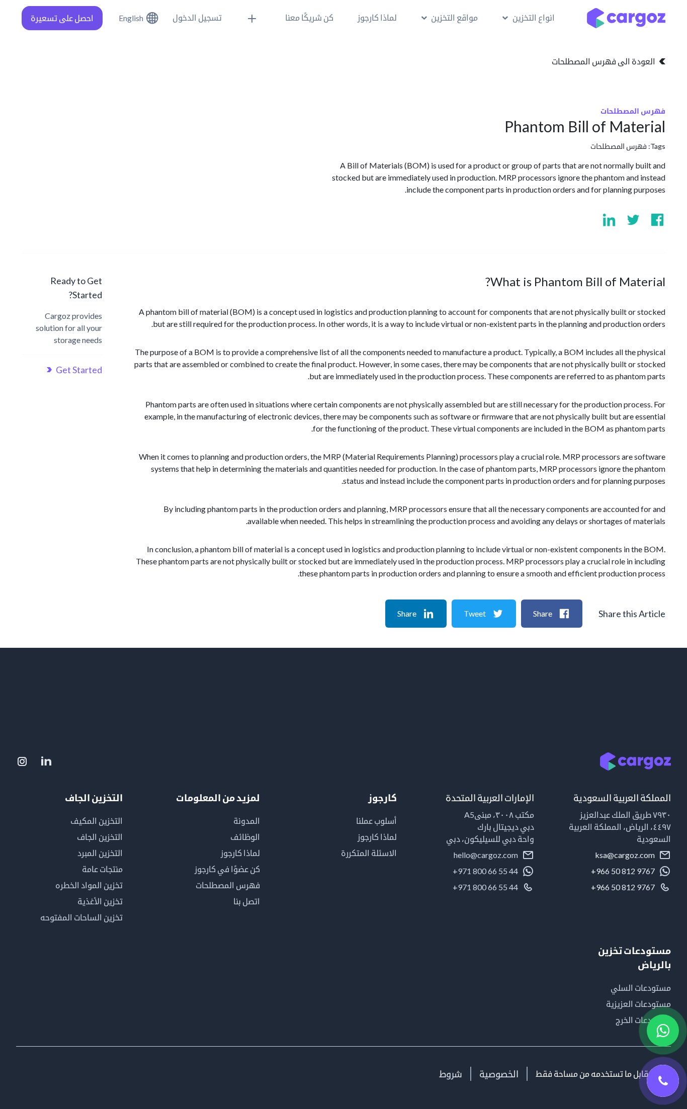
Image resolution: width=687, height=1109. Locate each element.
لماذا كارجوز (377, 836)
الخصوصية (499, 1073)
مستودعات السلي (641, 987)
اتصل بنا (246, 901)
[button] (528, 18)
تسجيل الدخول (197, 17)
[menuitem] (449, 18)
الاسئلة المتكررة (369, 853)
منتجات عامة (102, 869)
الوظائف (245, 836)
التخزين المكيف (96, 820)
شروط (450, 1073)
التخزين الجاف (100, 836)
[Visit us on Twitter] (633, 220)
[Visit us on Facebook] (657, 220)
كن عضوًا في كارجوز (227, 869)
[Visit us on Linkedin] (609, 220)
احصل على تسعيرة (62, 18)
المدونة (246, 820)
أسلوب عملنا (376, 820)
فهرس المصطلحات (618, 146)
